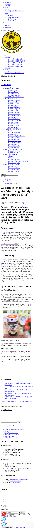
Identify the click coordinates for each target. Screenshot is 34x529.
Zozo (14, 516)
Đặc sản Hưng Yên (14, 109)
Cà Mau (10, 156)
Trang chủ (8, 2)
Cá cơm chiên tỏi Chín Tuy (9, 232)
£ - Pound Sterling (13, 17)
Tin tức (7, 7)
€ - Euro (10, 15)
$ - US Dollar (12, 19)
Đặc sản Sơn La (13, 127)
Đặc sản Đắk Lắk (13, 147)
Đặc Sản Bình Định (14, 132)
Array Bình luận (25, 203)
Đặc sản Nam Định (14, 112)
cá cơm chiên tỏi (11, 401)
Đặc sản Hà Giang (13, 103)
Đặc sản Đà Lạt (13, 152)
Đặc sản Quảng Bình (14, 141)
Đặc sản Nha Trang (14, 137)
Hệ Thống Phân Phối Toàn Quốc (14, 11)
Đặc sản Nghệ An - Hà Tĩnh (16, 136)
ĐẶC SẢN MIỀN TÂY (15, 66)
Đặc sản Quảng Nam (14, 142)
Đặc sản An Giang (13, 171)
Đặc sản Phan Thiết (14, 139)
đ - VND (11, 21)
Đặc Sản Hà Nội (13, 124)
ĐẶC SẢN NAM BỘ (15, 64)
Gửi (19, 422)
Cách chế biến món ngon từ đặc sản (15, 429)
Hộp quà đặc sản (13, 92)
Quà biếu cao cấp (13, 93)
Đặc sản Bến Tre (13, 166)
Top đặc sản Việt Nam (11, 433)
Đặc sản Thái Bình (14, 119)
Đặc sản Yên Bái (13, 122)
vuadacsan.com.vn (15, 481)
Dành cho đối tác (10, 436)
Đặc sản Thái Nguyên (14, 120)
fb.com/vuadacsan (16, 482)
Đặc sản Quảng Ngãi (14, 144)
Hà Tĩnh (10, 130)
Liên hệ (7, 9)
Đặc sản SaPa (12, 117)
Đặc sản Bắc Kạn (13, 102)
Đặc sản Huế (12, 134)
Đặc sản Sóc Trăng (14, 168)
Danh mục (6, 84)
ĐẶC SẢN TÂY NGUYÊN (17, 62)
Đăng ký (7, 25)
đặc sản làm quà (22, 401)
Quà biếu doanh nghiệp (15, 95)
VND (6, 14)
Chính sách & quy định (11, 438)
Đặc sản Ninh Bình (14, 114)
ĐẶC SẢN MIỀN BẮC (15, 59)
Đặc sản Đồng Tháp (14, 163)
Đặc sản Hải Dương (14, 105)
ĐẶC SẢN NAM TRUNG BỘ (14, 97)
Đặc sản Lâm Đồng (14, 151)
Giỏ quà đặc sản (13, 90)
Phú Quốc (11, 158)
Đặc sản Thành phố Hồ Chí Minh (18, 161)
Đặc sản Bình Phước (14, 159)
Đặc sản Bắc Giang (14, 100)
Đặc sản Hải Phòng (14, 107)
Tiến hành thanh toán (19, 527)
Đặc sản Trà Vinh (13, 169)
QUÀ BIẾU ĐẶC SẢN (12, 88)
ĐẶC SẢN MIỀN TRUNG (16, 61)
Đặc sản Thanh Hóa (14, 146)
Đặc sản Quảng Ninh (14, 115)
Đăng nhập (8, 27)
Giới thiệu (7, 5)
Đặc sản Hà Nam (13, 125)
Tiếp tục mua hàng (7, 527)
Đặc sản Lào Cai (13, 110)
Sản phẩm (7, 4)
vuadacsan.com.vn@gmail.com (18, 479)
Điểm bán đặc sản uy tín (12, 434)
